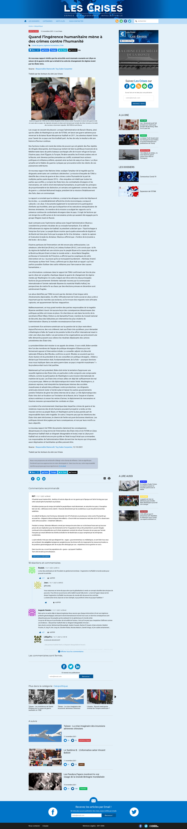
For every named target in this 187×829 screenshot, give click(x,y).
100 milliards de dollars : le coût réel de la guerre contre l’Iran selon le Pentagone (148, 155)
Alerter (52, 578)
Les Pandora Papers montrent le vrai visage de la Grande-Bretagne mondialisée (84, 775)
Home (31, 26)
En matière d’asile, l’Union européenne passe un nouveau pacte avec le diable (148, 486)
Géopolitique (38, 26)
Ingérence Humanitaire (51, 45)
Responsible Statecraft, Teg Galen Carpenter (54, 69)
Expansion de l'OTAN (148, 191)
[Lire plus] (62, 466)
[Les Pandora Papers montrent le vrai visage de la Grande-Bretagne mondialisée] (45, 781)
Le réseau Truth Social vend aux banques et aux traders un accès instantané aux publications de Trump (149, 140)
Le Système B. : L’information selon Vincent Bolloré (84, 751)
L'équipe (45, 826)
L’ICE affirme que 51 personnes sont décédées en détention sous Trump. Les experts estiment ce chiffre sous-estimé (148, 516)
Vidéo (81, 764)
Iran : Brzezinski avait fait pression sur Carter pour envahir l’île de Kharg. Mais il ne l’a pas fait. (149, 125)
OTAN (61, 45)
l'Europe (143, 481)
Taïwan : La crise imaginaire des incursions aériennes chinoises (84, 727)
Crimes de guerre (37, 45)
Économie (144, 496)
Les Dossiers (34, 21)
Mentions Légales (89, 826)
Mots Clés (60, 21)
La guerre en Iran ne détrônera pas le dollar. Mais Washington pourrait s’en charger (148, 501)
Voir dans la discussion (41, 556)
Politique (144, 511)
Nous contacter (34, 826)
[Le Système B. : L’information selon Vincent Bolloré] (45, 757)
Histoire (143, 120)
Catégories (47, 21)
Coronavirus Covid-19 (148, 177)
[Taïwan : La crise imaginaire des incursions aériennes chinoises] (45, 733)
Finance (83, 789)
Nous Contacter (76, 21)
